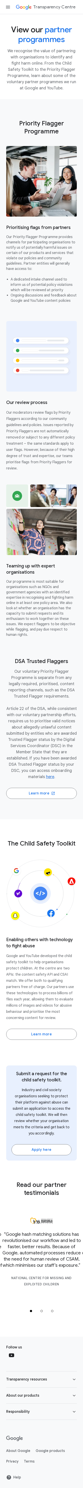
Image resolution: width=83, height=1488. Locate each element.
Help (17, 1477)
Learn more (39, 793)
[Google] (14, 1438)
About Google (18, 1451)
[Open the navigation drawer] (8, 7)
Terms (29, 1461)
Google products (50, 1451)
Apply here (42, 1150)
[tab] (31, 1311)
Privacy (12, 1461)
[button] (41, 1379)
